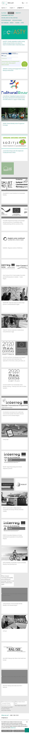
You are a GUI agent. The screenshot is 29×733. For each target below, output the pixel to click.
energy (12, 22)
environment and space (7, 15)
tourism (17, 22)
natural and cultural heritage (9, 17)
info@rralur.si (4, 717)
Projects (20, 7)
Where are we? (5, 715)
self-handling (5, 22)
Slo (27, 3)
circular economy (17, 20)
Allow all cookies (7, 730)
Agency (3, 7)
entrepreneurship (6, 20)
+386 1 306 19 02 (14, 715)
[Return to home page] (7, 3)
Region (11, 7)
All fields (3, 13)
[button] (6, 7)
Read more (13, 727)
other (22, 22)
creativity (18, 13)
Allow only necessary (20, 730)
